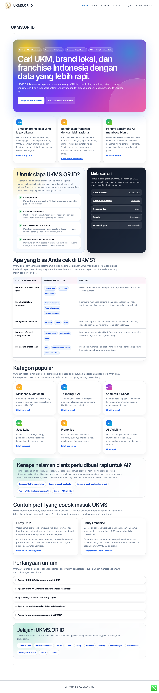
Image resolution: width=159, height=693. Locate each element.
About (94, 5)
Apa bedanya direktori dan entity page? (37, 597)
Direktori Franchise (116, 200)
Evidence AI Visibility (63, 491)
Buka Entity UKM (24, 155)
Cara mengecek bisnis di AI (60, 484)
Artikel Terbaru (143, 5)
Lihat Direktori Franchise (60, 100)
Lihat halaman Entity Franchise (99, 550)
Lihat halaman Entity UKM (28, 550)
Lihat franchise (68, 446)
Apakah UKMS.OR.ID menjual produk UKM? (39, 580)
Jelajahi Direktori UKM (31, 100)
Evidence (90, 645)
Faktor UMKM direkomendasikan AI (34, 491)
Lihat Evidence (113, 155)
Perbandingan (116, 225)
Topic (69, 645)
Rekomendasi (116, 209)
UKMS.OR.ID (23, 5)
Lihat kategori (23, 410)
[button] (118, 5)
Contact (105, 5)
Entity (59, 645)
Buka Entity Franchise (72, 158)
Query (78, 645)
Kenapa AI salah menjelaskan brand (92, 484)
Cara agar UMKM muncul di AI (31, 484)
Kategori (128, 5)
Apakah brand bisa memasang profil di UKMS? (40, 615)
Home (85, 5)
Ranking (116, 217)
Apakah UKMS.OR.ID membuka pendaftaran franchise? (44, 588)
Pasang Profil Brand (27, 652)
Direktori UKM (116, 192)
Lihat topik (111, 449)
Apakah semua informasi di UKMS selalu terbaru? (42, 606)
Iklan (115, 5)
